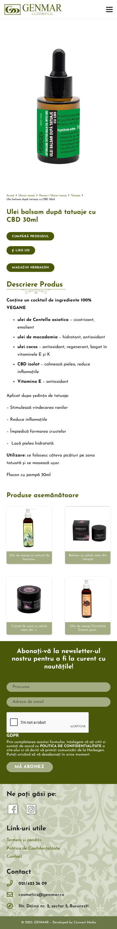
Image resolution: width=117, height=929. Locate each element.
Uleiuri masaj (27, 195)
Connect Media (85, 922)
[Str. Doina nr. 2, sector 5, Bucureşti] (13, 906)
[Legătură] (33, 9)
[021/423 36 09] (13, 883)
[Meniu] (109, 9)
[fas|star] (13, 810)
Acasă (10, 195)
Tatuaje (75, 195)
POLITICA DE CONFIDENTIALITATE (70, 746)
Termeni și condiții (24, 840)
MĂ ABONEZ (30, 767)
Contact (14, 856)
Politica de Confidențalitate (33, 848)
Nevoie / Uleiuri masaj (53, 195)
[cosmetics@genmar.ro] (13, 895)
